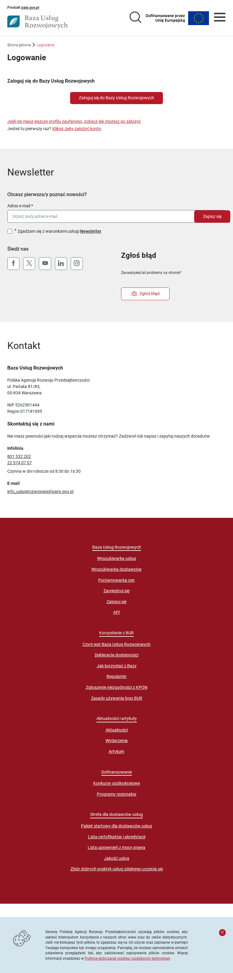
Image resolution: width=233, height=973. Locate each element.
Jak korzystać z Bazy (117, 665)
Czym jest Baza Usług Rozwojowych (116, 644)
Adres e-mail (18, 205)
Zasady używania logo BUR (116, 698)
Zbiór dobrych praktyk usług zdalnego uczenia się (116, 868)
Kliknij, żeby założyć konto (76, 128)
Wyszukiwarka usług (116, 558)
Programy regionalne (116, 794)
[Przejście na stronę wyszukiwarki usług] (135, 18)
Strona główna (19, 45)
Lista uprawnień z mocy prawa (116, 847)
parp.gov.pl (30, 7)
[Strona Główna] (37, 22)
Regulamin (116, 676)
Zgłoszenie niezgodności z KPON (116, 687)
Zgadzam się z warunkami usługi (59, 231)
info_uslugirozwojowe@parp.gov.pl (40, 491)
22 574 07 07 (19, 462)
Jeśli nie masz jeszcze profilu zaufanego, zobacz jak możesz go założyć (74, 121)
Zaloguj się (116, 601)
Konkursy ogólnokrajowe (116, 783)
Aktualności (117, 730)
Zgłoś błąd (150, 293)
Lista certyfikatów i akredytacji (116, 836)
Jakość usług (116, 858)
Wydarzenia (117, 740)
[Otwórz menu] (219, 18)
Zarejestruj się (116, 590)
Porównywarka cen (116, 580)
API (116, 612)
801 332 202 (19, 456)
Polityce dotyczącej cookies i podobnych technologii (127, 958)
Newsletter (90, 231)
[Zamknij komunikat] (222, 932)
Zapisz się (212, 216)
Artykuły (116, 751)
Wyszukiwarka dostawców (116, 569)
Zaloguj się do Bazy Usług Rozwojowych (116, 97)
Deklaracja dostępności (116, 655)
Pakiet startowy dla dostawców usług (116, 825)
